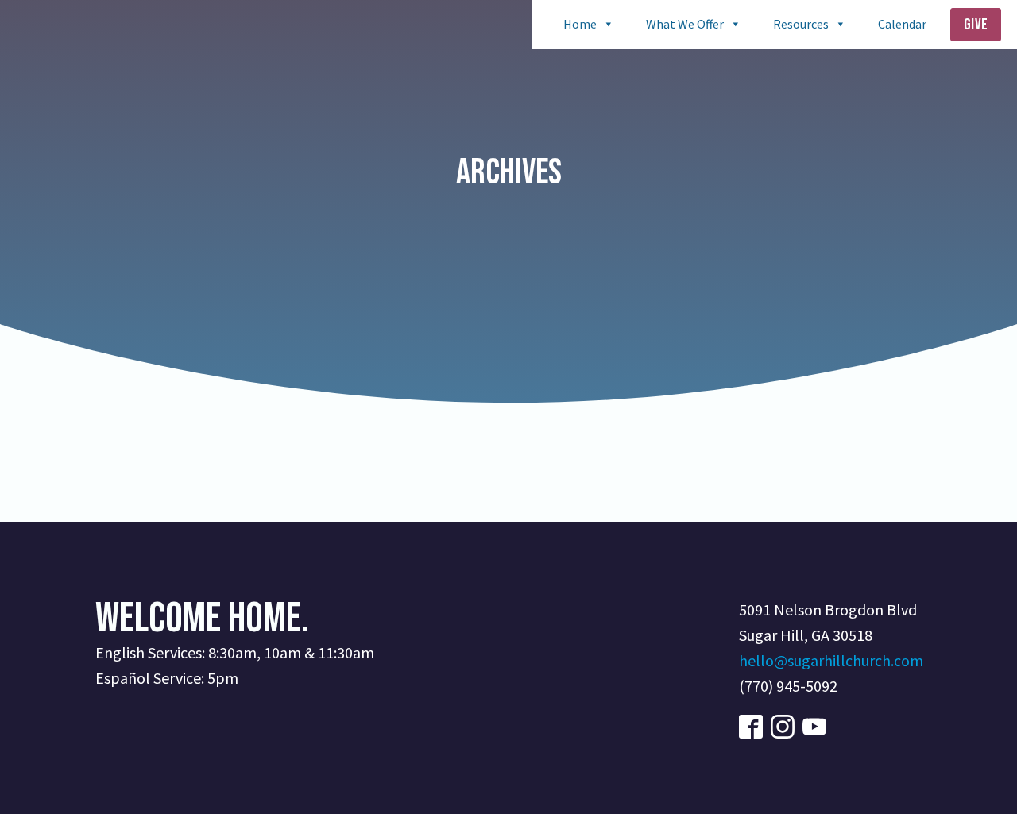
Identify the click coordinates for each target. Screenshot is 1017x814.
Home (580, 24)
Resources (801, 24)
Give (976, 24)
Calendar (902, 24)
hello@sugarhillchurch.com (831, 660)
